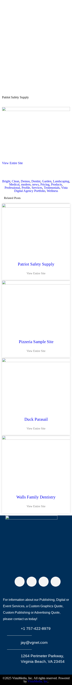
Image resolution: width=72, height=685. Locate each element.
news (35, 184)
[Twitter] (32, 582)
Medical (14, 184)
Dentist (35, 181)
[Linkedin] (56, 582)
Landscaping (61, 181)
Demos (25, 181)
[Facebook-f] (20, 582)
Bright (6, 181)
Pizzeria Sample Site (36, 341)
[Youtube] (44, 582)
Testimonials (52, 187)
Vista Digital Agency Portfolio (41, 189)
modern (26, 184)
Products (56, 184)
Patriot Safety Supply (36, 264)
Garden (46, 181)
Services (37, 187)
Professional (12, 187)
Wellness (52, 191)
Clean (15, 181)
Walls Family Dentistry (36, 497)
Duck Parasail (36, 419)
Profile (26, 187)
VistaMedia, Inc (38, 681)
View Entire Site (12, 163)
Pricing (44, 184)
